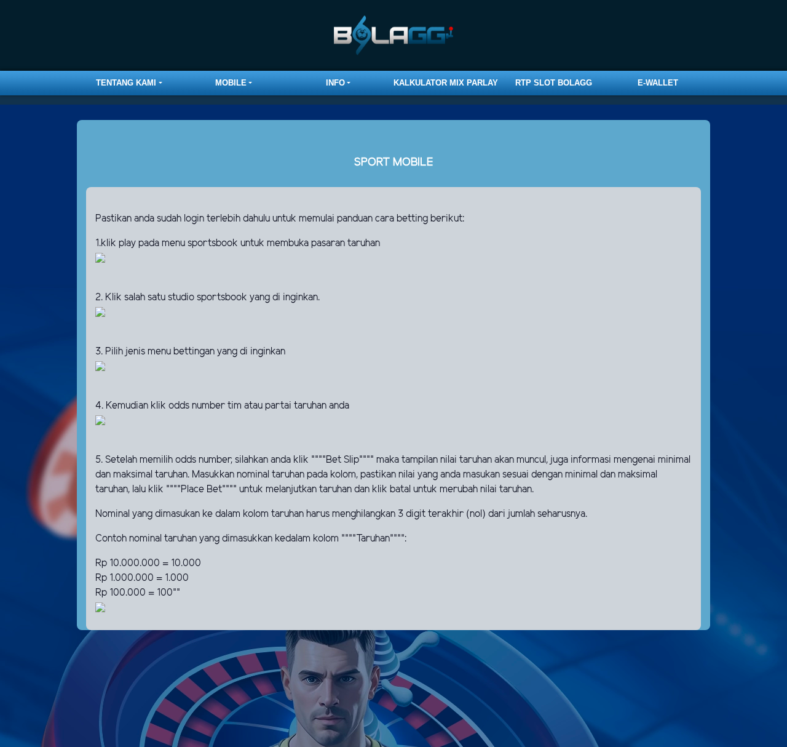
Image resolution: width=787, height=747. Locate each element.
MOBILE (231, 82)
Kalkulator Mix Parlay (446, 82)
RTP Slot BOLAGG (553, 82)
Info (335, 82)
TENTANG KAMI (126, 82)
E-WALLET (658, 82)
